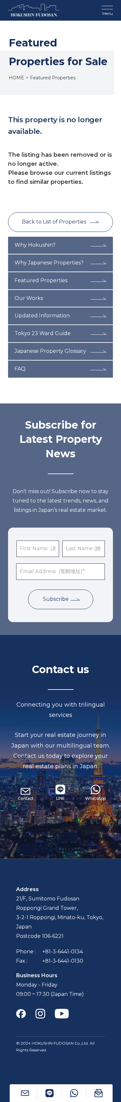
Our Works (29, 298)
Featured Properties (41, 280)
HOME (16, 78)
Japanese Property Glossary (50, 351)
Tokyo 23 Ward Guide (43, 333)
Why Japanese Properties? (49, 263)
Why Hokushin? (35, 245)
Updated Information (42, 316)
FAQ (20, 369)
